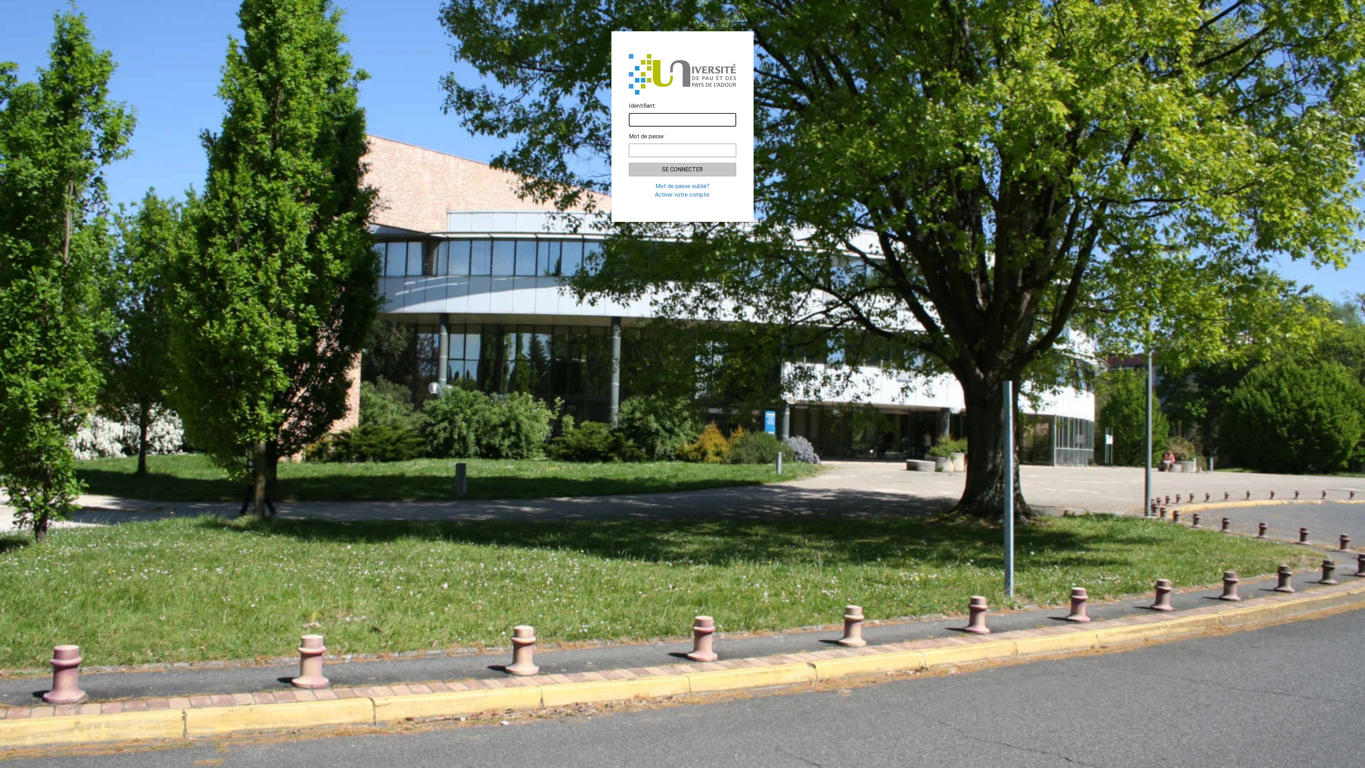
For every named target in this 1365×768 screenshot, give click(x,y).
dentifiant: (642, 105)
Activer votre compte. (682, 194)
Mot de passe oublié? (682, 186)
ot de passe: (647, 136)
